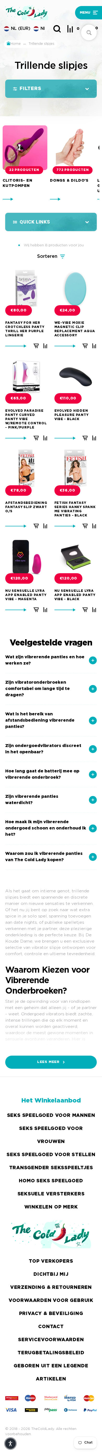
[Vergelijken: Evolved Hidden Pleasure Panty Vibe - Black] (94, 438)
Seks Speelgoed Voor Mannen (51, 1115)
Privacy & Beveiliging (51, 1314)
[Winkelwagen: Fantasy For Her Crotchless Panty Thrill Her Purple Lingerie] (36, 345)
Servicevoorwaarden (51, 1340)
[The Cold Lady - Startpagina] (38, 12)
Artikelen (51, 1379)
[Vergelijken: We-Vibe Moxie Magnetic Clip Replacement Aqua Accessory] (94, 345)
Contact (51, 1327)
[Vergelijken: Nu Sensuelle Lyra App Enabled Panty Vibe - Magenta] (45, 609)
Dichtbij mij (51, 1274)
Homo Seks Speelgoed (51, 1181)
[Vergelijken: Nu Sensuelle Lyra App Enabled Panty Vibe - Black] (94, 609)
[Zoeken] (57, 29)
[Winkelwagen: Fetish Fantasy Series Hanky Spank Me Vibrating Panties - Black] (85, 525)
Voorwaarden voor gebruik (51, 1301)
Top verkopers (51, 1261)
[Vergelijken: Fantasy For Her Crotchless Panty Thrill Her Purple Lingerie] (45, 345)
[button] (86, 12)
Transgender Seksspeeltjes (51, 1168)
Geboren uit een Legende (51, 1366)
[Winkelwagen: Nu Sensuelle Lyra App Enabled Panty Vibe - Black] (85, 609)
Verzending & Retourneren (51, 1287)
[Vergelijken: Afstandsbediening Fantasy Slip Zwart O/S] (45, 525)
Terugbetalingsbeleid (51, 1353)
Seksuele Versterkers (51, 1194)
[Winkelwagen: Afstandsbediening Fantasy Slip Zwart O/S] (36, 525)
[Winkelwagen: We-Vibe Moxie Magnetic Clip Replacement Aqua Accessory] (85, 345)
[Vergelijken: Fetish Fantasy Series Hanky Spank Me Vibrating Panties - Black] (94, 525)
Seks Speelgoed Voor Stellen (51, 1155)
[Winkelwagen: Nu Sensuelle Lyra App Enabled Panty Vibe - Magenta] (36, 609)
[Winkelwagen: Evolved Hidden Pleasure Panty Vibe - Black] (85, 438)
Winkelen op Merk (51, 1207)
